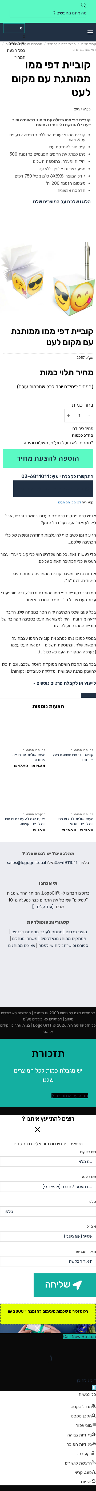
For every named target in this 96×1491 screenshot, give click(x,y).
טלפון (92, 1201)
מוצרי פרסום (76, 931)
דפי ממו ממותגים (84, 50)
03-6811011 (66, 862)
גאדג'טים (48, 938)
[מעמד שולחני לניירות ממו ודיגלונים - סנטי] (72, 794)
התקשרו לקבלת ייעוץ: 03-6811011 (57, 476)
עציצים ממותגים (21, 945)
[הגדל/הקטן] (75, 1345)
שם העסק (88, 1176)
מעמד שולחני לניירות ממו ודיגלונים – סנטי (75, 821)
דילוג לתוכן (86, 1380)
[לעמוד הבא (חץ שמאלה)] (75, 1368)
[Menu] (90, 32)
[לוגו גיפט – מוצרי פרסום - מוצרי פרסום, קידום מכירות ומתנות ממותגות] (48, 32)
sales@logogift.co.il (26, 862)
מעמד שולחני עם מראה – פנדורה (27, 757)
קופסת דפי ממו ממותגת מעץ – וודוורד (73, 757)
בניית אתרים (20, 1025)
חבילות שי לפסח (52, 945)
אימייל (91, 1226)
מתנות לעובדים (49, 931)
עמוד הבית (88, 44)
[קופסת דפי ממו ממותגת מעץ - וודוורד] (72, 730)
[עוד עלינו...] (43, 906)
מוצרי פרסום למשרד (61, 44)
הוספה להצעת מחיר (48, 458)
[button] (94, 1387)
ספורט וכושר (77, 945)
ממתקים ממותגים (71, 938)
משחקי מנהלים (24, 938)
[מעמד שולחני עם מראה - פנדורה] (24, 730)
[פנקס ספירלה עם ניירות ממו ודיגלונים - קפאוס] (24, 794)
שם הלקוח (88, 1152)
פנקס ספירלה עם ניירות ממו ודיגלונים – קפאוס (25, 821)
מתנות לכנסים (23, 931)
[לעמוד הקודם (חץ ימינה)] (91, 1368)
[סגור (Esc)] (91, 1345)
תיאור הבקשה (85, 1251)
